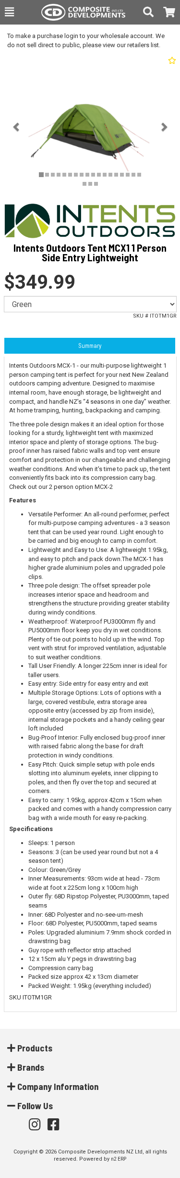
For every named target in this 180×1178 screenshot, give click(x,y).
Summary (89, 345)
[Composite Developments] (78, 12)
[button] (9, 12)
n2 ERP (118, 1159)
